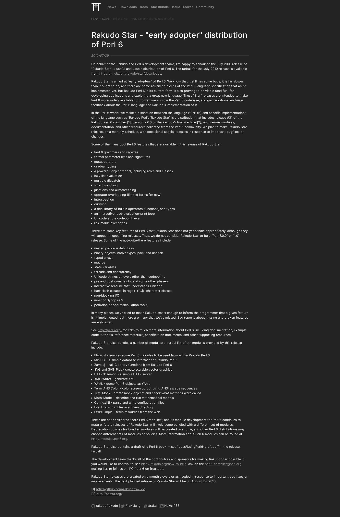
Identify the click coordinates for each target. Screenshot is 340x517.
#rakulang (133, 506)
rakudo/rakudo (107, 506)
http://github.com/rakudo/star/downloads (130, 73)
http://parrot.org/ (109, 494)
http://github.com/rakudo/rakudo (120, 489)
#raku (152, 506)
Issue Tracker (182, 7)
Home (94, 19)
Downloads (128, 7)
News (111, 7)
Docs (144, 7)
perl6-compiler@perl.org (223, 464)
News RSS (171, 506)
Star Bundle (160, 7)
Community (205, 7)
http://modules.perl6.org (109, 439)
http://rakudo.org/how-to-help (164, 464)
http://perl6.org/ (110, 330)
